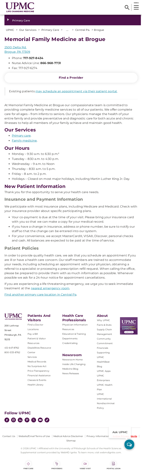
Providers (56, 468)
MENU (136, 3)
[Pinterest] (27, 420)
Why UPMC (103, 320)
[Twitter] (33, 420)
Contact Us (8, 436)
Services (32, 357)
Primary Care (21, 20)
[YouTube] (40, 420)
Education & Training (74, 334)
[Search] (127, 7)
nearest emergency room (50, 288)
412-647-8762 (11, 347)
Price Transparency (38, 370)
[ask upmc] (129, 444)
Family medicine (24, 140)
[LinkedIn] (20, 420)
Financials (102, 348)
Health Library (35, 384)
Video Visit (85, 468)
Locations (33, 329)
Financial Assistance (39, 375)
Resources (68, 329)
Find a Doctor (35, 324)
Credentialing (70, 343)
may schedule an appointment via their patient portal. (76, 91)
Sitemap (71, 440)
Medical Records (37, 361)
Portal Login (113, 468)
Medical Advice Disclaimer (68, 436)
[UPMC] (20, 7)
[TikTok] (47, 420)
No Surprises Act (37, 366)
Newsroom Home (72, 359)
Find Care (28, 468)
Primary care (21, 135)
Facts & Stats (104, 324)
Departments (70, 338)
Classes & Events (37, 380)
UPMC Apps (104, 371)
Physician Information (75, 324)
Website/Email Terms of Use (34, 436)
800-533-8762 (12, 352)
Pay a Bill (33, 334)
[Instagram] (13, 420)
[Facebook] (6, 420)
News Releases (70, 373)
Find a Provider (71, 77)
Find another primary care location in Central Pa (40, 294)
